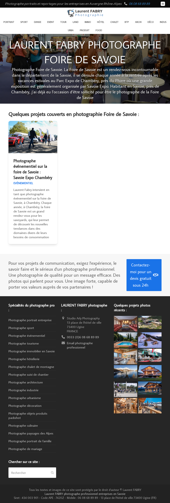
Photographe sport (21, 328)
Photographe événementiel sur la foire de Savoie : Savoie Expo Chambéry (32, 169)
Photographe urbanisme (24, 398)
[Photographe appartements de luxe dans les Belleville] (150, 405)
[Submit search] (52, 472)
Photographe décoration (25, 405)
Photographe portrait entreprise (30, 320)
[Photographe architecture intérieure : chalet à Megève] (125, 323)
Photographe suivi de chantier (28, 374)
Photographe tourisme (23, 343)
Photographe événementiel (26, 335)
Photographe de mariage (25, 449)
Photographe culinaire (23, 425)
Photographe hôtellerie (24, 359)
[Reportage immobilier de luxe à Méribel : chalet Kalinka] (125, 405)
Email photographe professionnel (80, 345)
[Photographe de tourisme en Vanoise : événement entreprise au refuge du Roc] (150, 322)
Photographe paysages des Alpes (30, 433)
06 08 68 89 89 (139, 4)
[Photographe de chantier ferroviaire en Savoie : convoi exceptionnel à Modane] (150, 354)
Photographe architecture (25, 382)
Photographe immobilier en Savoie (31, 351)
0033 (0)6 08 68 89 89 (83, 337)
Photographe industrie (23, 390)
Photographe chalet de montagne (31, 366)
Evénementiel (23, 183)
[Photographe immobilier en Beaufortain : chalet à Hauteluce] (125, 356)
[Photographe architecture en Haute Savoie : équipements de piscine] (125, 339)
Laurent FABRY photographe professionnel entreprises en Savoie (85, 494)
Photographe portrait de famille (29, 441)
